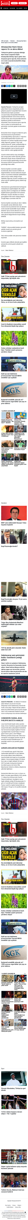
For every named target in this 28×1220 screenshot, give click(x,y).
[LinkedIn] (9, 86)
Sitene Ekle (18, 1207)
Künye (14, 1205)
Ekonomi (12, 8)
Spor (25, 8)
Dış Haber (19, 8)
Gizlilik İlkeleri (10, 1207)
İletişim (19, 1205)
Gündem (5, 8)
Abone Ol (14, 3)
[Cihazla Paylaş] (14, 86)
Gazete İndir (23, 3)
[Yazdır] (18, 86)
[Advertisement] (14, 483)
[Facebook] (2, 86)
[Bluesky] (7, 86)
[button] (21, 86)
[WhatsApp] (12, 86)
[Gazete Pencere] (5, 3)
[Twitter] (5, 86)
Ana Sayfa (5, 41)
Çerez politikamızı (21, 1215)
